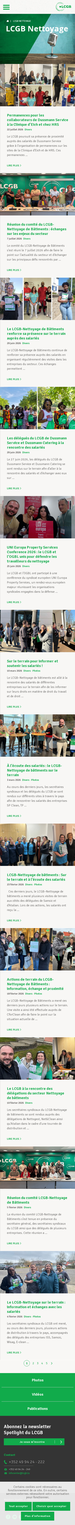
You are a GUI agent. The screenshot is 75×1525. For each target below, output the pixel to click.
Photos (36, 670)
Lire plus (13, 165)
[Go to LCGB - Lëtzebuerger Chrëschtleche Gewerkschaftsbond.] (8, 21)
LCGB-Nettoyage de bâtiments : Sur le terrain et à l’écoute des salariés (37, 877)
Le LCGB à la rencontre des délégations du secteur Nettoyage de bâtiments (35, 1093)
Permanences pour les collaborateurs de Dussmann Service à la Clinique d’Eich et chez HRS (37, 120)
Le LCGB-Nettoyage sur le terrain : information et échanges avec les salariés (36, 1307)
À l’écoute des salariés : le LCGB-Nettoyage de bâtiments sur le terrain (34, 770)
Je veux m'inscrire (32, 1442)
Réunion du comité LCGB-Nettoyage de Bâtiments (37, 1200)
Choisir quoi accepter (51, 1506)
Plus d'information (37, 1516)
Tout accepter (18, 1506)
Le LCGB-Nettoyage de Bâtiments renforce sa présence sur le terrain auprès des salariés (36, 334)
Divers (28, 129)
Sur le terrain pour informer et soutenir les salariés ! (32, 663)
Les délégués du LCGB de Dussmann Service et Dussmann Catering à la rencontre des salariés (37, 443)
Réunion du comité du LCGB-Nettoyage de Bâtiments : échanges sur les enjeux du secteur (36, 229)
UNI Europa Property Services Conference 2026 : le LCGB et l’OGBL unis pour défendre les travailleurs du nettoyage (32, 554)
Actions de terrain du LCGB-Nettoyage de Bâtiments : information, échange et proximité (35, 984)
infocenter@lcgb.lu (19, 1473)
